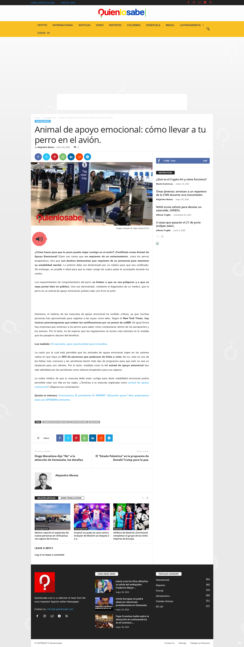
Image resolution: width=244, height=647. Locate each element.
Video (100, 25)
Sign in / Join (68, 2)
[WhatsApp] (62, 156)
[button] (208, 29)
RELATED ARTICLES (46, 498)
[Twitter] (210, 2)
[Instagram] (194, 2)
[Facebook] (188, 2)
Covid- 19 (43, 33)
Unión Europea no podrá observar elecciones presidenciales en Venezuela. (131, 602)
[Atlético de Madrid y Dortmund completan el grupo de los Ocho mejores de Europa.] (131, 516)
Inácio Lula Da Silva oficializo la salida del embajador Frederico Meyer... (132, 584)
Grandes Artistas (164, 601)
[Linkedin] (71, 156)
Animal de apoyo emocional (56, 422)
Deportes (115, 25)
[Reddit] (199, 2)
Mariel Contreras (164, 183)
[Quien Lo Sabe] (122, 13)
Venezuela (153, 25)
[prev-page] (143, 498)
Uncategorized (49, 117)
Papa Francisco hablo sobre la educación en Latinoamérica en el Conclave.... (132, 619)
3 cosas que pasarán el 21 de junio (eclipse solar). (178, 224)
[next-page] (147, 498)
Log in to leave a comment (49, 554)
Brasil (170, 25)
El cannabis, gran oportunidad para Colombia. (79, 343)
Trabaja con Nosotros (200, 643)
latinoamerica (190, 25)
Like (205, 160)
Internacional (63, 25)
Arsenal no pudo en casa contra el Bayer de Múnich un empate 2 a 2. (91, 535)
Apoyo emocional (79, 422)
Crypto (42, 25)
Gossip (159, 590)
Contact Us (170, 643)
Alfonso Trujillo (163, 214)
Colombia (134, 25)
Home (37, 117)
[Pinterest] (54, 156)
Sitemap (182, 643)
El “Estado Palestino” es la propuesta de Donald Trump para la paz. (122, 458)
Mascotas (94, 422)
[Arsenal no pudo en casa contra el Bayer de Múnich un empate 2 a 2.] (92, 516)
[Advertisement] (122, 64)
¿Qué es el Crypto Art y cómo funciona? (181, 179)
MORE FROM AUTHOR (71, 498)
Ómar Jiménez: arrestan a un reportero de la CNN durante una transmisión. (181, 193)
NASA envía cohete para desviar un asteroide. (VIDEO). (179, 208)
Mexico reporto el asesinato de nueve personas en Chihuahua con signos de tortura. (52, 535)
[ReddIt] (79, 156)
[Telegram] (205, 2)
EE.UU (159, 606)
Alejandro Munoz (46, 147)
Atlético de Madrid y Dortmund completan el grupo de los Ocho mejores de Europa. (130, 535)
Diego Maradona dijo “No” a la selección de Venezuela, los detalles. (59, 458)
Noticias (85, 25)
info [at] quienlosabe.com (60, 609)
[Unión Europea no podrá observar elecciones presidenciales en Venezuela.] (104, 603)
